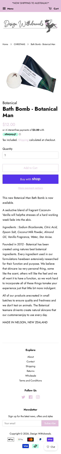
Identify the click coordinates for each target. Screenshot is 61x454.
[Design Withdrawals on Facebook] (31, 397)
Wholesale (30, 375)
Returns (30, 371)
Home (5, 44)
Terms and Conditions (30, 380)
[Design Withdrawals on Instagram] (38, 397)
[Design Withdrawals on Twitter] (23, 397)
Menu (10, 8)
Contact (30, 361)
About (30, 356)
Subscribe (50, 423)
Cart (55, 8)
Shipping (23, 140)
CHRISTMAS (19, 44)
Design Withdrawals (40, 433)
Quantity (7, 149)
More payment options (30, 188)
